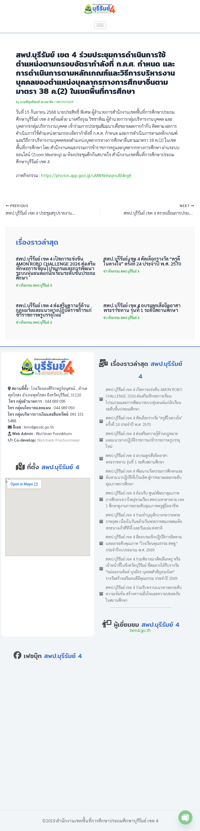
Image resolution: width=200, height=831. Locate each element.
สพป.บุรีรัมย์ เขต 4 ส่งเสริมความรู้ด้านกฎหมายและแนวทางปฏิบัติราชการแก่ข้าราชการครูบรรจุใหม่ (53, 310)
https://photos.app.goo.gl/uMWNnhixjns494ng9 (85, 175)
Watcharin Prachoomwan (58, 439)
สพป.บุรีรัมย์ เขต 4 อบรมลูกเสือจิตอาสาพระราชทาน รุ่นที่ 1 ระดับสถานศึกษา (141, 307)
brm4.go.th (140, 630)
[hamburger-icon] (100, 25)
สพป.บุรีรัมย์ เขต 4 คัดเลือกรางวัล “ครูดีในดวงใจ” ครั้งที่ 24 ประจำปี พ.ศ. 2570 (142, 261)
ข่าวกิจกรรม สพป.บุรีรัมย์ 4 (34, 285)
